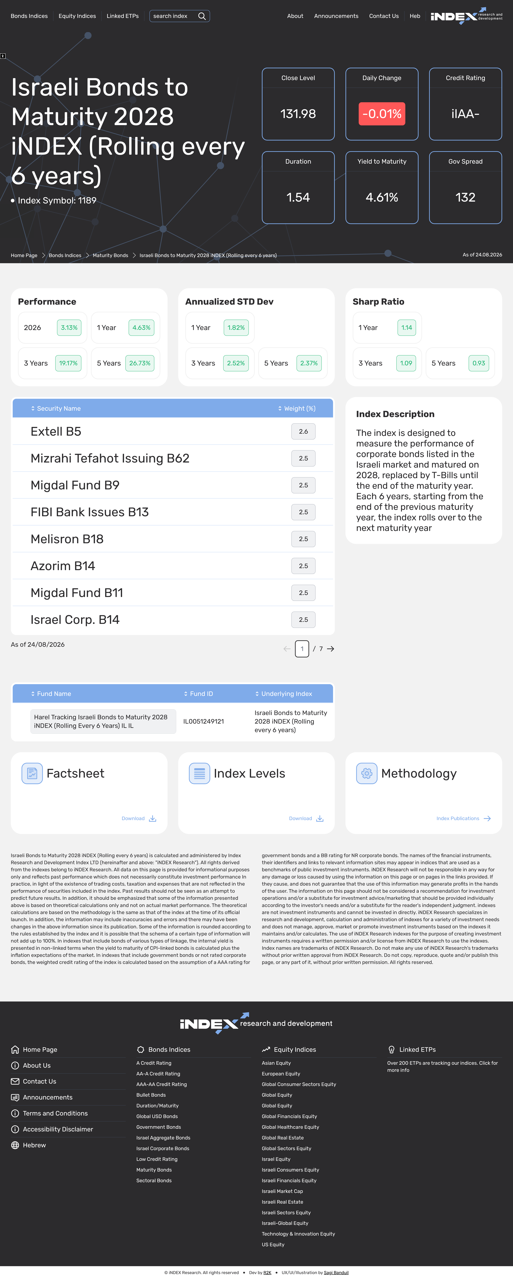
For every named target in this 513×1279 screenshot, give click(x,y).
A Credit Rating (153, 1063)
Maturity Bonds (110, 255)
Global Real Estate (283, 1138)
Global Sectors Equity (286, 1148)
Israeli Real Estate (282, 1202)
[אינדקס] (466, 16)
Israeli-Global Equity (285, 1223)
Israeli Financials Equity (289, 1180)
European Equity (281, 1074)
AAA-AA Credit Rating (161, 1084)
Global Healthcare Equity (290, 1127)
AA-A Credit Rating (158, 1074)
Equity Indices (77, 16)
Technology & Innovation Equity (298, 1234)
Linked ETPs (123, 16)
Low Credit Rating (157, 1159)
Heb (415, 16)
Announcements (336, 16)
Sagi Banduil (336, 1272)
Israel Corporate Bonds (162, 1148)
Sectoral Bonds (154, 1180)
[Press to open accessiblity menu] (2, 56)
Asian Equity (276, 1063)
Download (133, 818)
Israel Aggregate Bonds (163, 1138)
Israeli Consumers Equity (290, 1170)
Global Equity (277, 1095)
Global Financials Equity (289, 1116)
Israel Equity (276, 1159)
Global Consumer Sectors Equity (299, 1084)
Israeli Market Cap (282, 1191)
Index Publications (458, 818)
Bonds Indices (29, 16)
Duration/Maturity (157, 1106)
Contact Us (384, 16)
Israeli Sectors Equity (286, 1213)
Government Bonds (158, 1127)
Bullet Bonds (151, 1095)
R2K (267, 1272)
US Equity (273, 1244)
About (295, 16)
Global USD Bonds (157, 1116)
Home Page (24, 255)
